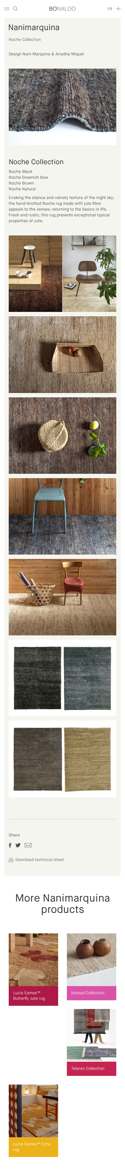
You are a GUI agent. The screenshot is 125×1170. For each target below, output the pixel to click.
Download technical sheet (39, 860)
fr (110, 9)
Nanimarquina (34, 28)
